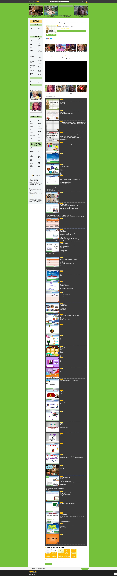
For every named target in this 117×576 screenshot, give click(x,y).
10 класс (39, 31)
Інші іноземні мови (32, 152)
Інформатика (39, 147)
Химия (31, 44)
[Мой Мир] (50, 39)
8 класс (39, 28)
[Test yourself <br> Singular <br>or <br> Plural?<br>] (52, 399)
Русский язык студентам (32, 58)
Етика (38, 151)
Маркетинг (39, 66)
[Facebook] (47, 39)
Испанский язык (39, 41)
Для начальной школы (31, 130)
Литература (31, 60)
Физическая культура (39, 55)
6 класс (31, 34)
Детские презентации (32, 119)
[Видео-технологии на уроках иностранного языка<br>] (52, 511)
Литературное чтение (32, 62)
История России (31, 52)
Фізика (39, 166)
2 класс (31, 28)
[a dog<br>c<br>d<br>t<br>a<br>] (52, 334)
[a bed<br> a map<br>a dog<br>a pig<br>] (52, 345)
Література (39, 155)
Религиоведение (40, 61)
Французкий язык (39, 43)
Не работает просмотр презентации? (50, 96)
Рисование (39, 57)
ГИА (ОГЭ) (39, 80)
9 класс (39, 29)
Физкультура (39, 124)
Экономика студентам (39, 71)
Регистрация (82, 1)
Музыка (39, 53)
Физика (31, 43)
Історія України (39, 153)
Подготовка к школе (39, 82)
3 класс (31, 29)
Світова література (39, 157)
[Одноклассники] (48, 39)
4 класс (31, 31)
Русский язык (32, 56)
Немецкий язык (39, 46)
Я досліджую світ (32, 170)
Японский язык (40, 49)
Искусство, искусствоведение (40, 74)
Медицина (39, 131)
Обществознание (32, 65)
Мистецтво (31, 158)
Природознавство (32, 161)
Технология (31, 132)
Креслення (39, 169)
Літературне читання (39, 149)
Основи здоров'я (31, 160)
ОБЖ (38, 120)
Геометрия (31, 41)
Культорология (40, 60)
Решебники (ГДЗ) (31, 87)
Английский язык (39, 39)
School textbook (33, 571)
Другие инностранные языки (40, 51)
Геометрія (31, 156)
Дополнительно (32, 70)
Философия (39, 138)
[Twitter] (51, 39)
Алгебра (31, 40)
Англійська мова (31, 148)
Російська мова (31, 163)
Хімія (38, 167)
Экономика (39, 69)
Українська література (39, 159)
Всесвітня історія (39, 163)
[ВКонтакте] (46, 39)
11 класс (39, 32)
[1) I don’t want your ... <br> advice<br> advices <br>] (52, 410)
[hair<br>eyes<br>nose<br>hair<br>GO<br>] (52, 367)
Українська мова (31, 168)
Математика (31, 38)
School (35, 1)
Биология (31, 47)
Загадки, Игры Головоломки (33, 574)
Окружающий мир (32, 67)
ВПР (30, 80)
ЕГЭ (30, 81)
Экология (39, 64)
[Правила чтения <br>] (52, 453)
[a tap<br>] (52, 442)
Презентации (62, 28)
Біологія (39, 161)
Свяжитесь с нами (85, 568)
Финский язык (40, 47)
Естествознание (40, 63)
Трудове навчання (31, 166)
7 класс (39, 26)
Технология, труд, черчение (32, 74)
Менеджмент (39, 67)
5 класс (31, 32)
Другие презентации (66, 28)
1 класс (31, 26)
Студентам (31, 75)
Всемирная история (31, 54)
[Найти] (67, 2)
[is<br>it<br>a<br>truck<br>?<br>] (52, 421)
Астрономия (31, 50)
